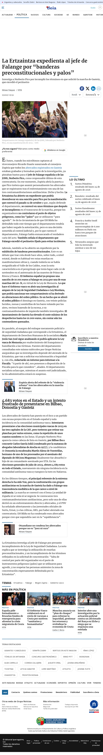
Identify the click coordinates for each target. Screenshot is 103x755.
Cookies (56, 741)
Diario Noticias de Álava (10, 707)
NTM (4, 627)
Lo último (77, 179)
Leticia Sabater (27, 669)
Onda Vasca (27, 709)
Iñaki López (88, 650)
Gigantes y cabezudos (15, 650)
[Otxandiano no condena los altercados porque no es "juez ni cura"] (9, 529)
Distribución (47, 704)
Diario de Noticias (29, 704)
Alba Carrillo (11, 663)
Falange (28, 582)
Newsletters (61, 692)
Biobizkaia (84, 656)
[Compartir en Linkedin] (93, 89)
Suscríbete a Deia (91, 692)
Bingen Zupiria (41, 582)
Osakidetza (9, 675)
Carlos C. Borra (58, 630)
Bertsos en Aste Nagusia (64, 650)
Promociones (46, 692)
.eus (5, 692)
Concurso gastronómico (44, 656)
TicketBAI (8, 669)
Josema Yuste (84, 669)
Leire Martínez (49, 669)
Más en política (14, 589)
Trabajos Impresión (71, 704)
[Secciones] (3, 8)
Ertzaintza (18, 582)
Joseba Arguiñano (76, 663)
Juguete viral (54, 663)
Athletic (67, 669)
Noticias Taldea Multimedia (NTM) (11, 710)
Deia (3, 704)
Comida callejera (33, 663)
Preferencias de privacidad (96, 743)
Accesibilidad (73, 741)
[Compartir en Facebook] (82, 89)
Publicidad (75, 692)
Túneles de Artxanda (14, 656)
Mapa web (46, 707)
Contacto (15, 692)
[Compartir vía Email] (99, 89)
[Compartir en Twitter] (87, 89)
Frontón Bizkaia (30, 675)
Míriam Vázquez (8, 90)
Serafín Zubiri (39, 650)
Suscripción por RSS (71, 707)
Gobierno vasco (57, 582)
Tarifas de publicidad (50, 709)
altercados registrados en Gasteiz (43, 167)
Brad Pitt (68, 656)
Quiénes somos (30, 692)
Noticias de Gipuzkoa (31, 707)
